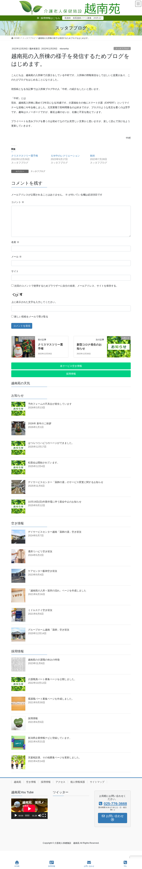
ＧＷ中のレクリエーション (65, 155)
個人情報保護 (77, 782)
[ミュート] (40, 815)
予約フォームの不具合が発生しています (50, 403)
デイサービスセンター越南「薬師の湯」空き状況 (54, 531)
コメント (17, 202)
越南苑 (17, 782)
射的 (92, 155)
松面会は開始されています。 (44, 462)
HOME (17, 866)
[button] (71, 365)
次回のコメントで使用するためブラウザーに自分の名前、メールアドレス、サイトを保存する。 (66, 285)
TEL (125, 866)
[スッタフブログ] (20, 344)
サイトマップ (97, 782)
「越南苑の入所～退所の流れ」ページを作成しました (57, 590)
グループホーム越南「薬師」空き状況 (48, 629)
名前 (15, 242)
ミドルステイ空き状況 (40, 610)
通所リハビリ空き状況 (40, 551)
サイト (15, 271)
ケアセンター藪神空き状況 (42, 571)
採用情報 (33, 718)
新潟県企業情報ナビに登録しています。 (50, 738)
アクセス (60, 782)
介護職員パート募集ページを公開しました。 (52, 679)
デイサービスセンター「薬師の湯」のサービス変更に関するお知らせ (65, 482)
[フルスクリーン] (44, 815)
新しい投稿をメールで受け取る (31, 316)
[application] (29, 809)
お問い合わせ (89, 866)
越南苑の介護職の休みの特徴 (44, 659)
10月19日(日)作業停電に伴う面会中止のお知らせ (54, 501)
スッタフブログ (122, 48)
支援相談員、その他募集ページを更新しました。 (54, 757)
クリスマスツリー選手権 (24, 155)
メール (16, 256)
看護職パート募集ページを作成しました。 (51, 698)
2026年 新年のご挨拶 (39, 423)
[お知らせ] (115, 344)
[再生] (15, 815)
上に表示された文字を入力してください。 (34, 302)
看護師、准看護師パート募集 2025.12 (82, 18)
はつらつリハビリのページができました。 (51, 443)
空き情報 (31, 782)
